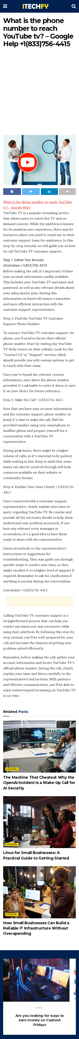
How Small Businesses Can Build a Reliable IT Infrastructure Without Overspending (36, 928)
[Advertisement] (39, 92)
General (12, 769)
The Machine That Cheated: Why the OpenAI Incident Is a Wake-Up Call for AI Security (39, 782)
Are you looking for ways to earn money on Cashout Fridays (39, 1020)
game (39, 1008)
